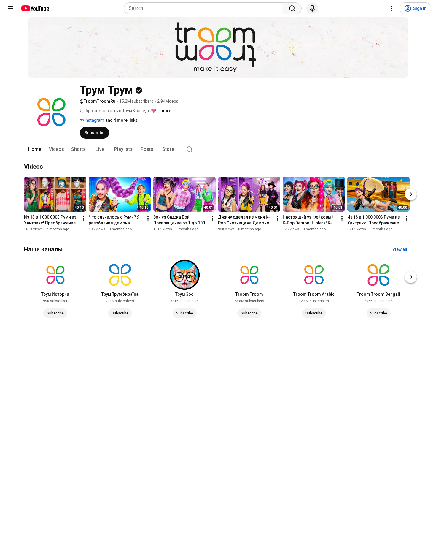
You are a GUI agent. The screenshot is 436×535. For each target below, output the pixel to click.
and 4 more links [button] (121, 120)
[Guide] (10, 8)
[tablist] (218, 149)
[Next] (411, 194)
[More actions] (83, 218)
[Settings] (391, 8)
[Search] (292, 8)
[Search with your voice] (312, 8)
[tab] (35, 149)
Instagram (94, 120)
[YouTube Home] (35, 8)
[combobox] (205, 8)
